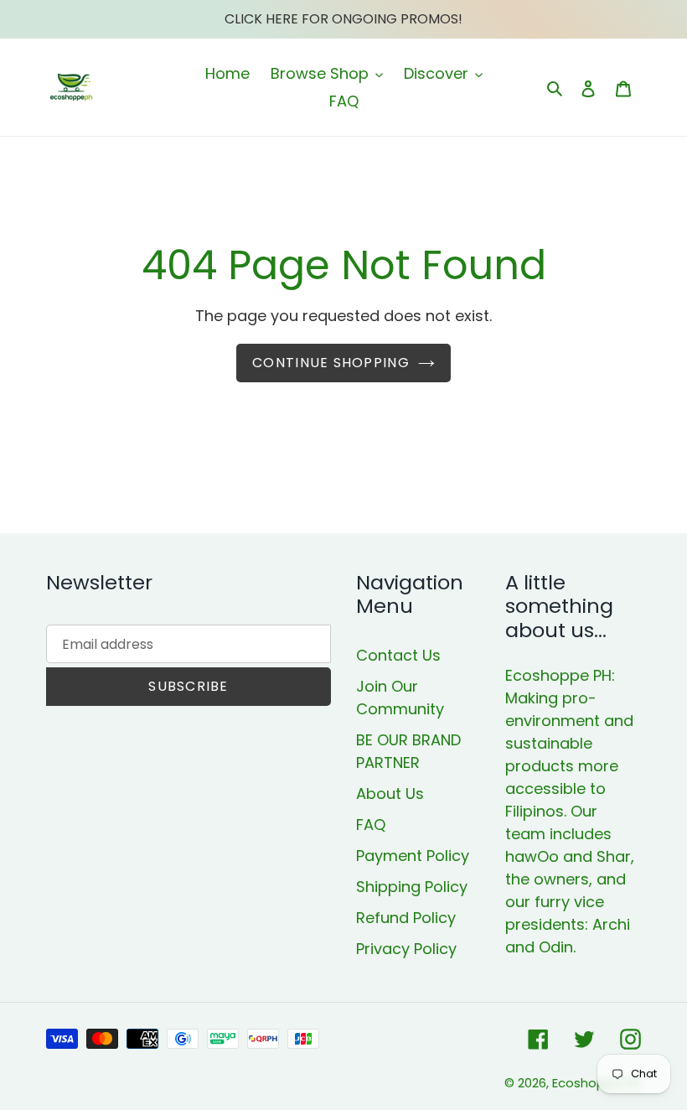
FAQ (370, 824)
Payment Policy (412, 855)
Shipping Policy (411, 886)
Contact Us (398, 655)
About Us (390, 793)
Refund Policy (406, 917)
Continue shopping (331, 362)
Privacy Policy (406, 948)
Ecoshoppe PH (596, 1083)
